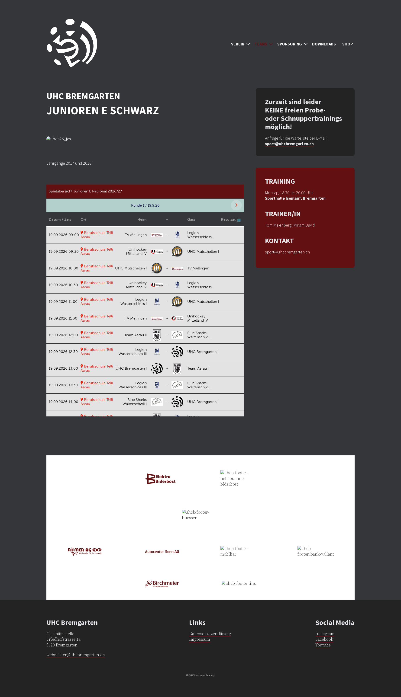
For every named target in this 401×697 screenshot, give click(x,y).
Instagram (324, 633)
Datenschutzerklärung (210, 633)
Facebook (324, 639)
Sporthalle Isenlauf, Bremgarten (295, 198)
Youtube (323, 645)
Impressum (199, 639)
